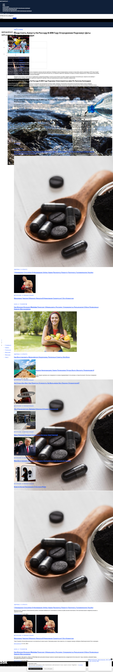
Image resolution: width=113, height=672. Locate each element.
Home (4, 5)
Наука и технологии (11, 40)
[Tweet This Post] (58, 54)
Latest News (6, 6)
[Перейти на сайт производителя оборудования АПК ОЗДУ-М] (100, 665)
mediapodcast (18, 45)
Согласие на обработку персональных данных (17, 11)
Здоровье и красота (11, 47)
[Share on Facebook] (58, 52)
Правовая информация (10, 9)
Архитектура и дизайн (11, 54)
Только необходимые (48, 668)
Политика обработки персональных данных (16, 8)
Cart (4, 4)
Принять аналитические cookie (35, 668)
